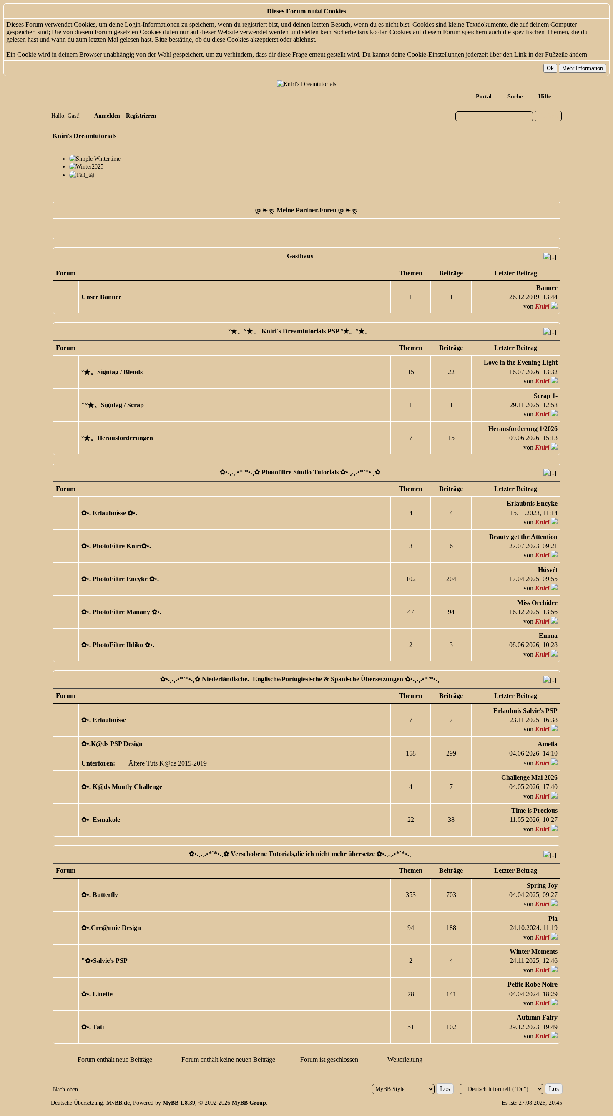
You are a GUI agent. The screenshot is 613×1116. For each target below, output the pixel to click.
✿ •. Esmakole (100, 819)
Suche (515, 96)
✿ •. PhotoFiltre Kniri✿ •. (116, 545)
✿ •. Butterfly (99, 894)
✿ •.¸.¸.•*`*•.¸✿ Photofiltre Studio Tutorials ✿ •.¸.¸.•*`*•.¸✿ (300, 472)
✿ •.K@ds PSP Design (112, 743)
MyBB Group (249, 1103)
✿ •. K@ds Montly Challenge (121, 786)
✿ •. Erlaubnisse (103, 719)
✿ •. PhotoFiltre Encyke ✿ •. (120, 578)
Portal (484, 96)
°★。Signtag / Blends (112, 371)
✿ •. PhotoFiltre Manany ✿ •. (121, 611)
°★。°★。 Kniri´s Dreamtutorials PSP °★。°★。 (300, 331)
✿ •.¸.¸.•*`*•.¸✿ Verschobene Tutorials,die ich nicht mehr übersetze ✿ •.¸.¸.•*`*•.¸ (300, 853)
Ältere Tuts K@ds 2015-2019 (167, 763)
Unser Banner (101, 296)
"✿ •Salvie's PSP (104, 960)
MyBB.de (118, 1103)
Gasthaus (300, 255)
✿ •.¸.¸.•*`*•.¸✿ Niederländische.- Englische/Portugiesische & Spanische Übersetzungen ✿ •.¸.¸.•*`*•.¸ (300, 679)
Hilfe (544, 96)
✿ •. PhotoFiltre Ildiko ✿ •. (117, 644)
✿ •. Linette (97, 994)
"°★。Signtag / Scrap (112, 404)
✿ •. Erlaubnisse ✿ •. (109, 512)
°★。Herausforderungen (117, 437)
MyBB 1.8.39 (179, 1103)
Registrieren (141, 116)
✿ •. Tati (92, 1026)
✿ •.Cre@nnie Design (111, 927)
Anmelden (107, 116)
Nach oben (65, 1089)
